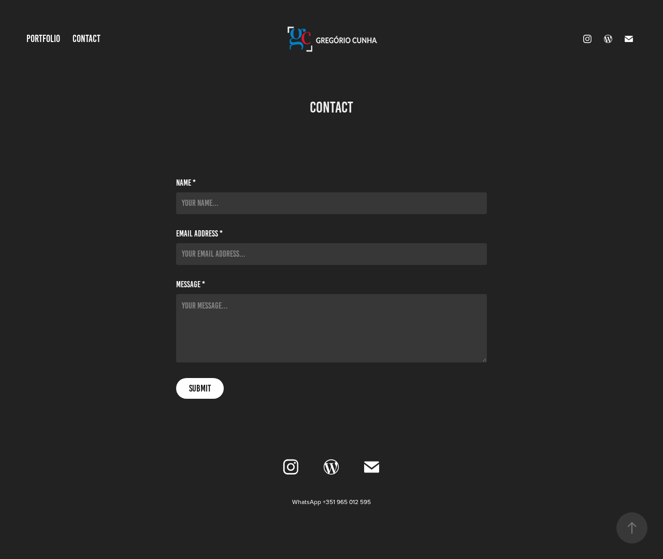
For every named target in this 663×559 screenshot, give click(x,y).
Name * (186, 183)
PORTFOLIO (43, 38)
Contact (86, 38)
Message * (190, 285)
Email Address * (199, 234)
